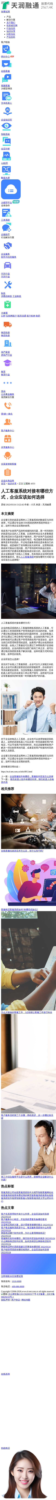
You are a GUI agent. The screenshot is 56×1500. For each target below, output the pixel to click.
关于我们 (11, 22)
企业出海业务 (7, 481)
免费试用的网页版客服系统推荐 (31, 1195)
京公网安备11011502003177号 (22, 1294)
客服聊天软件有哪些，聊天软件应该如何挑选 (23, 1238)
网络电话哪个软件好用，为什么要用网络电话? (23, 1233)
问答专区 (11, 34)
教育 (3, 372)
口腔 (3, 316)
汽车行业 (5, 274)
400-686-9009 (18, 1286)
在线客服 (5, 71)
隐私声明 (5, 1300)
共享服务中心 (7, 447)
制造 (3, 293)
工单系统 (5, 220)
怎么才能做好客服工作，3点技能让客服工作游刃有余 (26, 1012)
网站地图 (25, 1300)
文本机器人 (6, 103)
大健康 (4, 313)
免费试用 (5, 11)
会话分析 (5, 149)
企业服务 (5, 254)
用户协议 (15, 1300)
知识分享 (11, 31)
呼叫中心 (5, 57)
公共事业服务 (7, 394)
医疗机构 (31, 316)
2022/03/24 (6, 1217)
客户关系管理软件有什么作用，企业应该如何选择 (25, 1214)
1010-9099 (16, 1281)
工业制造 (17, 296)
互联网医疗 (11, 316)
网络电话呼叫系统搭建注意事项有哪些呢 (20, 1247)
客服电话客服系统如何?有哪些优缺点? (19, 909)
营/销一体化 (7, 414)
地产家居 (5, 352)
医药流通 (21, 316)
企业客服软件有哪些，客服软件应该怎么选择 (31, 776)
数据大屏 (5, 178)
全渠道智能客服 (8, 464)
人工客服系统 (27, 557)
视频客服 (5, 85)
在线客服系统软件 (23, 1192)
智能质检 (5, 134)
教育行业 (5, 374)
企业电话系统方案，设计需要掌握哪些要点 (21, 1225)
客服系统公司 (7, 1192)
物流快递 (5, 332)
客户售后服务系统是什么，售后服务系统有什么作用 (26, 1227)
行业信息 (11, 28)
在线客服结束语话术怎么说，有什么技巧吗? (22, 851)
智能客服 (20, 1198)
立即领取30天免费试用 (12, 1276)
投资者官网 (12, 25)
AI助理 (4, 163)
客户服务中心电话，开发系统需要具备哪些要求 (24, 1219)
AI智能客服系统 (32, 1198)
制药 (38, 316)
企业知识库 (6, 120)
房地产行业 (6, 355)
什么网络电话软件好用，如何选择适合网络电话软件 (26, 1241)
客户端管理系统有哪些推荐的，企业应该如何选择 (25, 1249)
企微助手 (5, 234)
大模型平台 (6, 202)
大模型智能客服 (39, 1192)
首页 (3, 483)
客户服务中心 (7, 430)
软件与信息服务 (8, 257)
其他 (3, 391)
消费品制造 (6, 296)
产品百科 (11, 37)
